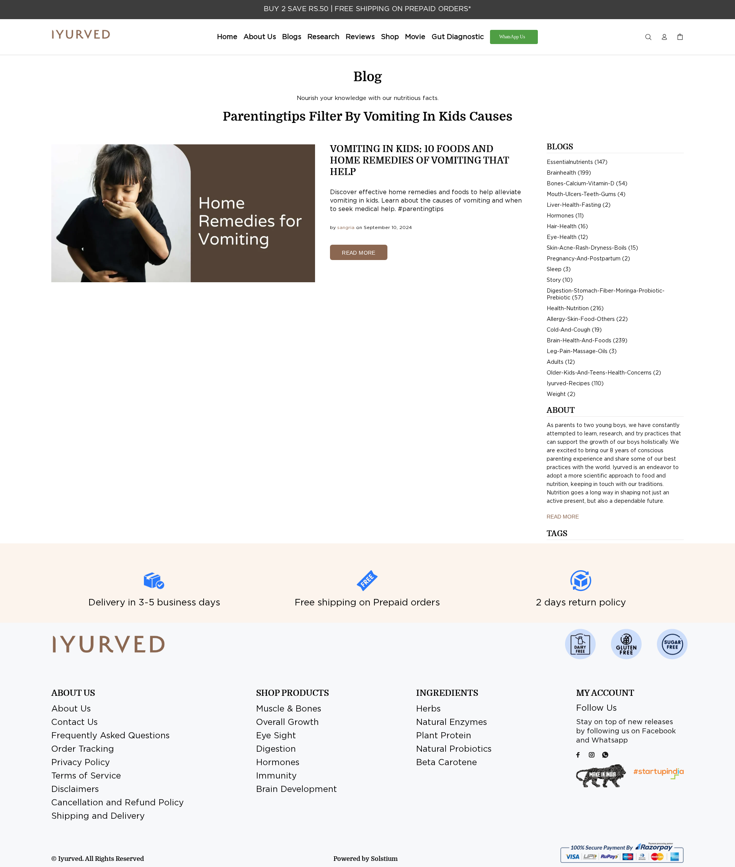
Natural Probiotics (454, 749)
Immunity (276, 776)
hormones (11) (565, 216)
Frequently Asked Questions (110, 736)
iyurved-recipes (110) (575, 383)
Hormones (277, 763)
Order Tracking (82, 749)
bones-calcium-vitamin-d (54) (587, 184)
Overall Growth (287, 722)
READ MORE (359, 253)
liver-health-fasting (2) (579, 205)
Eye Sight (276, 736)
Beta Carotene (446, 763)
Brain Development (296, 789)
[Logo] (81, 34)
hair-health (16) (567, 226)
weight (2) (561, 394)
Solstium (384, 859)
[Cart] (678, 37)
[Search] (650, 37)
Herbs (428, 709)
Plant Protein (443, 736)
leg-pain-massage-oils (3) (582, 351)
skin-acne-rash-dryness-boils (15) (592, 248)
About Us (71, 709)
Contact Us (74, 722)
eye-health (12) (567, 237)
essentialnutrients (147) (577, 162)
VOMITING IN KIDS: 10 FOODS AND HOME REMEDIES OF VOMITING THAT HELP (419, 160)
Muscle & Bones (288, 709)
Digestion (276, 749)
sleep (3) (559, 269)
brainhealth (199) (569, 173)
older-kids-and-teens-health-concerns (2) (604, 373)
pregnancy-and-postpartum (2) (588, 259)
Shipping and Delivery (98, 816)
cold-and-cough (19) (574, 330)
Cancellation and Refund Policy (117, 803)
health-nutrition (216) (575, 308)
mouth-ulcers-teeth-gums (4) (586, 194)
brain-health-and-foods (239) (587, 341)
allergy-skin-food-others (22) (587, 319)
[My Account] (664, 37)
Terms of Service (86, 776)
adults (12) (561, 362)
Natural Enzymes (451, 722)
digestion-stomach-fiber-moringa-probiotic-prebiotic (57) (606, 294)
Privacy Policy (80, 763)
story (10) (560, 280)
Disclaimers (75, 789)
